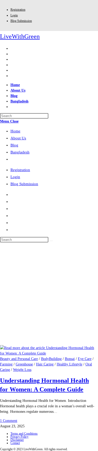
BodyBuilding (51, 359)
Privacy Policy (19, 437)
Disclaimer (17, 440)
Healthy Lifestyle (69, 364)
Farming (6, 364)
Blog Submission (21, 21)
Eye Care (84, 359)
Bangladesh (20, 152)
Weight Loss (22, 370)
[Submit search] (51, 240)
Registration (17, 9)
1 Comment (8, 421)
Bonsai (70, 359)
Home (15, 131)
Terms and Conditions (24, 433)
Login (14, 15)
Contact (15, 443)
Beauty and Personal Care (19, 359)
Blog (14, 145)
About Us (18, 138)
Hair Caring (45, 364)
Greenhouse (24, 364)
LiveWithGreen (20, 36)
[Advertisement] (49, 294)
